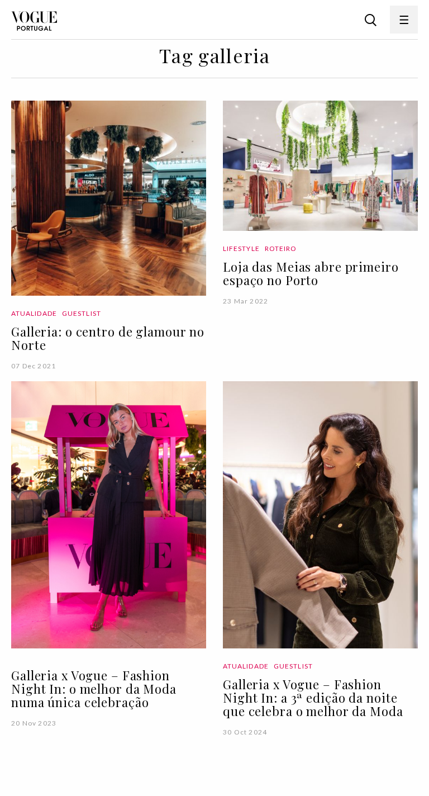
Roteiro (281, 248)
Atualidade (34, 313)
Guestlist (81, 313)
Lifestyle (241, 248)
